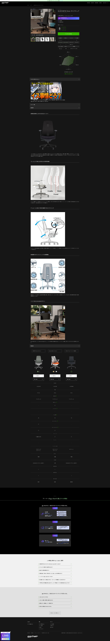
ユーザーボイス (41, 628)
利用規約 (32, 632)
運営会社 (29, 632)
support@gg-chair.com (65, 542)
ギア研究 (40, 627)
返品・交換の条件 (61, 516)
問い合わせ (51, 627)
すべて (31, 5)
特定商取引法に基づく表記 (45, 632)
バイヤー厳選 (41, 625)
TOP (28, 5)
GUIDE (100, 2)
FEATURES (96, 2)
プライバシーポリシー (38, 632)
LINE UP (92, 2)
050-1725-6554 (60, 543)
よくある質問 (52, 624)
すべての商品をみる (30, 624)
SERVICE (88, 2)
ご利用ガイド (52, 625)
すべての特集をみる (41, 624)
